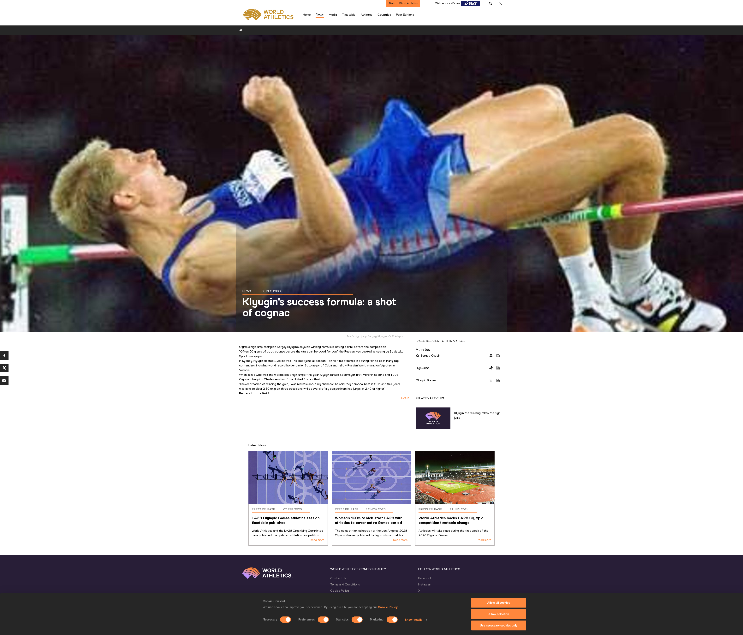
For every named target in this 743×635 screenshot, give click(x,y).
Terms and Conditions (345, 584)
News (320, 14)
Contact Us (338, 578)
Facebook (425, 578)
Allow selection (498, 614)
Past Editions (405, 14)
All (240, 30)
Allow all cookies (498, 602)
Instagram (424, 584)
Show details (413, 619)
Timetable (348, 14)
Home (307, 14)
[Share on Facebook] (4, 355)
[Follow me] (417, 356)
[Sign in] (500, 3)
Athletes (366, 14)
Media (333, 14)
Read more (317, 540)
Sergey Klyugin (430, 355)
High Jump (423, 368)
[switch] (323, 619)
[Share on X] (4, 368)
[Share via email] (4, 380)
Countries (384, 14)
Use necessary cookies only (498, 625)
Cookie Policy (388, 607)
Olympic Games (426, 380)
